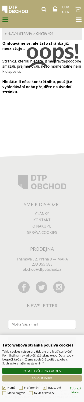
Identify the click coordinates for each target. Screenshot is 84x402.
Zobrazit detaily (75, 390)
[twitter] (41, 287)
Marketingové (16, 393)
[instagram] (59, 287)
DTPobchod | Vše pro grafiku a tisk (20, 9)
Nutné (11, 388)
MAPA (62, 259)
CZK (65, 11)
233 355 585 (42, 264)
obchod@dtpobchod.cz (42, 269)
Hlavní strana (20, 33)
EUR (65, 7)
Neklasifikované (44, 393)
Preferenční (31, 388)
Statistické (54, 388)
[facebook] (24, 287)
